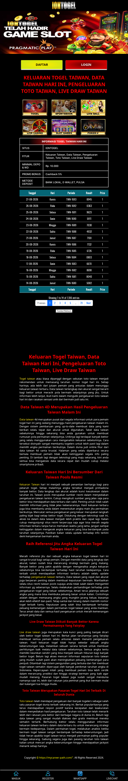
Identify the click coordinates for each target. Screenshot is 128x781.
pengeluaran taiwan (43, 577)
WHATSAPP (80, 778)
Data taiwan (27, 419)
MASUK (16, 778)
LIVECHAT (112, 778)
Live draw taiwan (30, 632)
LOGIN (86, 64)
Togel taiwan (27, 378)
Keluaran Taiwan (30, 484)
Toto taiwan (26, 701)
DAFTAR (42, 64)
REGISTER (48, 778)
